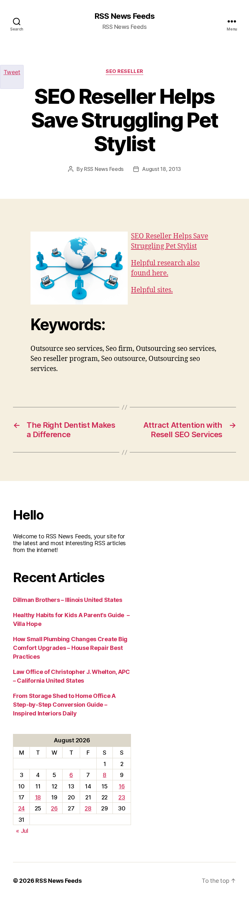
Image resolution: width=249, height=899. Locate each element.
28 (88, 808)
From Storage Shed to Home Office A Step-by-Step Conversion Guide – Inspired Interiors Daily (64, 704)
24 (21, 808)
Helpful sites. (152, 290)
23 (121, 797)
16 (121, 786)
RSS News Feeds (124, 16)
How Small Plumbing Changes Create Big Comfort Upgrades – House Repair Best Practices (70, 648)
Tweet (12, 72)
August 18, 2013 (161, 169)
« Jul (22, 830)
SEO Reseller (124, 71)
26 (54, 808)
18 (38, 797)
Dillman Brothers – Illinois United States (67, 599)
